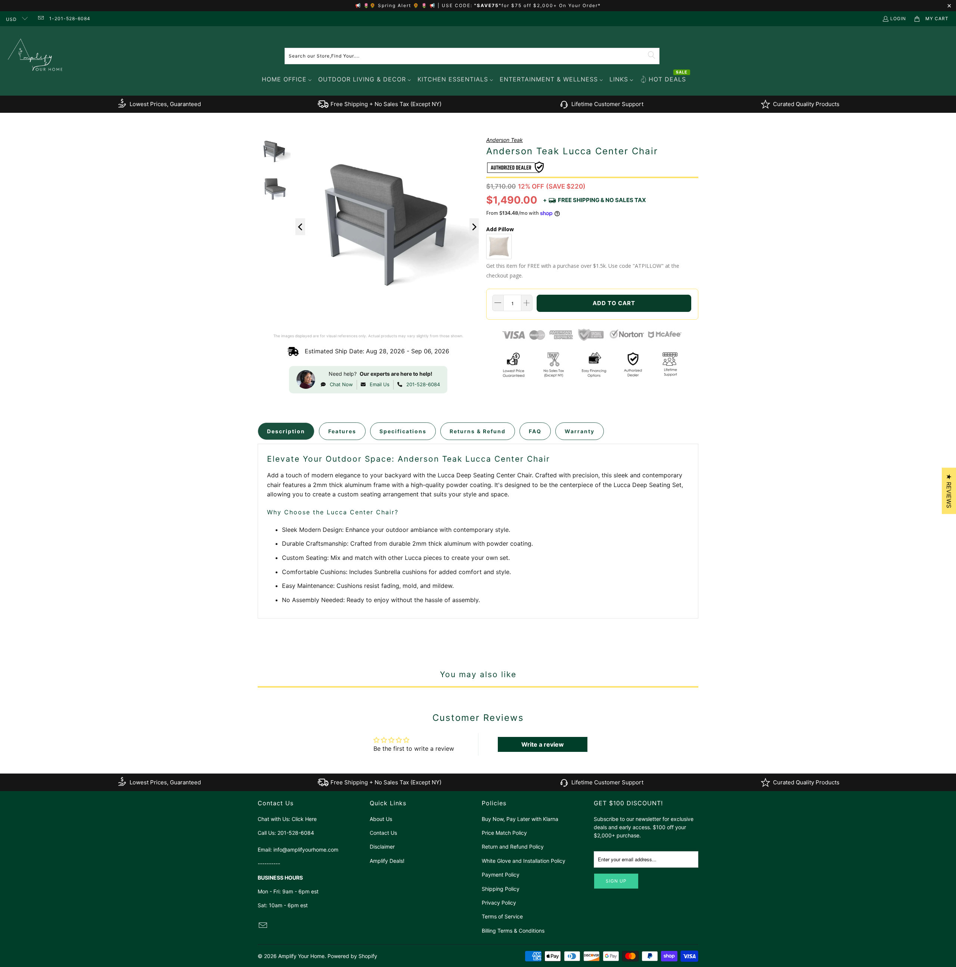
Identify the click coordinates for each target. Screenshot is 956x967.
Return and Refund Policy (513, 846)
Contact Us (383, 833)
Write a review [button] (542, 744)
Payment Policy (500, 874)
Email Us (379, 384)
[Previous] (300, 226)
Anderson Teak (504, 140)
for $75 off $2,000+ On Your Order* (551, 5)
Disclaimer (382, 846)
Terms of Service (502, 916)
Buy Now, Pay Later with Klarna (520, 819)
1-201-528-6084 (69, 18)
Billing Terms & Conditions (513, 930)
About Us (381, 819)
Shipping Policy (500, 889)
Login (898, 18)
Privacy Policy (499, 902)
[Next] (474, 226)
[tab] (286, 431)
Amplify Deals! (387, 861)
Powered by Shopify (352, 956)
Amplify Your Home (301, 956)
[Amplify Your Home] (35, 55)
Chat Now (341, 384)
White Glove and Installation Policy (523, 861)
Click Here (304, 819)
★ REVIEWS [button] (949, 491)
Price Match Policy (504, 833)
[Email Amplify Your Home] (40, 18)
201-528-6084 (423, 384)
